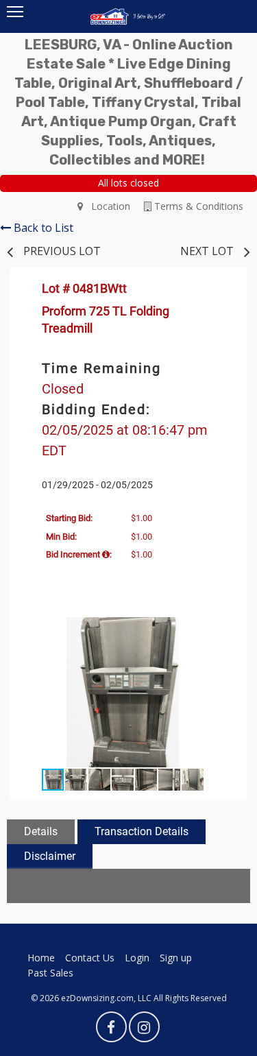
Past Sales (50, 972)
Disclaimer (49, 856)
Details (41, 831)
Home (41, 957)
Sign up (176, 957)
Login (137, 957)
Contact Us (89, 957)
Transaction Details (141, 831)
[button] (223, 629)
